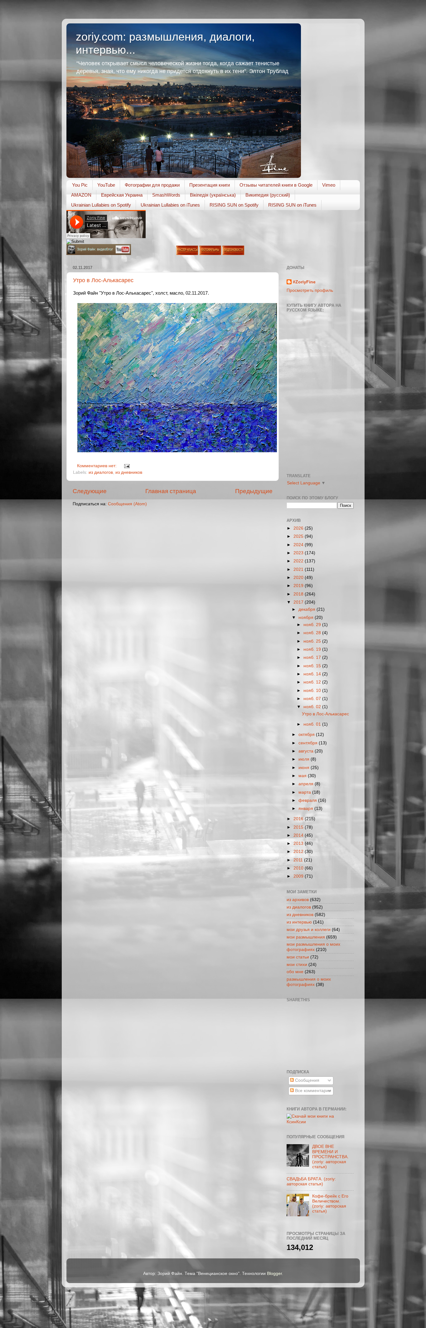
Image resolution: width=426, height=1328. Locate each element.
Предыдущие (254, 491)
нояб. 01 (312, 724)
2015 (299, 827)
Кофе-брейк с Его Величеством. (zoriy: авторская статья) (330, 1204)
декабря (307, 609)
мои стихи (297, 964)
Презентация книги (209, 185)
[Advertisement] (315, 1035)
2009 (299, 876)
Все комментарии (312, 1090)
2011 (298, 860)
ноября (306, 617)
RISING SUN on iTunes (292, 205)
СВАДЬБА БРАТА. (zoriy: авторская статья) (311, 1181)
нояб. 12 (312, 682)
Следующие (90, 491)
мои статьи (298, 957)
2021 (299, 569)
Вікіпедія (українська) (213, 195)
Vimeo (328, 185)
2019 (299, 585)
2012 (299, 851)
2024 (299, 544)
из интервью (299, 922)
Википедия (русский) (267, 195)
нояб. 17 (312, 657)
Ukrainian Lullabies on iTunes (170, 205)
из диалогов (101, 472)
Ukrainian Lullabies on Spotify (101, 205)
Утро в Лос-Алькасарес (103, 280)
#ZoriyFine (304, 282)
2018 (299, 594)
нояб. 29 (312, 624)
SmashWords (166, 195)
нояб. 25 (312, 641)
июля (304, 759)
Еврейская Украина (122, 195)
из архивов (298, 899)
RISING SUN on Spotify (234, 205)
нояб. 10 (312, 690)
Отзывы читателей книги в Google (276, 185)
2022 (299, 561)
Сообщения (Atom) (127, 504)
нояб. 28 (312, 632)
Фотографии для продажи (152, 185)
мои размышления (306, 937)
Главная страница (170, 491)
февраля (308, 800)
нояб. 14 (312, 674)
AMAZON (81, 195)
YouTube (106, 185)
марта (305, 792)
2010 (299, 868)
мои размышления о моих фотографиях (313, 947)
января (306, 808)
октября (307, 734)
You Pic (80, 185)
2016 (299, 818)
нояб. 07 (312, 698)
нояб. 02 (312, 706)
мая (303, 775)
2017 (299, 602)
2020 (299, 577)
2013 (299, 843)
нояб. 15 (312, 666)
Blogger (274, 1273)
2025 (299, 536)
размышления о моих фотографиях (309, 982)
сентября (308, 743)
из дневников (128, 472)
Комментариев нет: (97, 465)
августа (306, 751)
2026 (299, 528)
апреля (306, 784)
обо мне (295, 971)
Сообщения (306, 1080)
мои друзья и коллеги (309, 929)
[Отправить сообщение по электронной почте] (126, 465)
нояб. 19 (312, 649)
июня (304, 767)
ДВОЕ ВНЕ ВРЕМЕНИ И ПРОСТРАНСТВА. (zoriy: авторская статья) (330, 1156)
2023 (299, 553)
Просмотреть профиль (310, 290)
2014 (299, 835)
